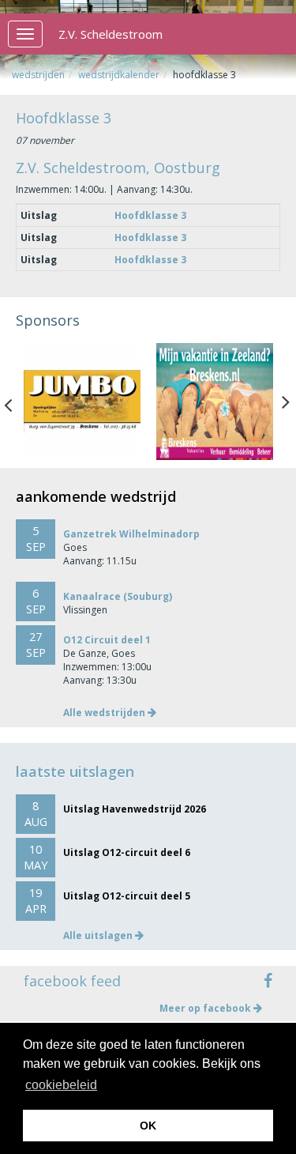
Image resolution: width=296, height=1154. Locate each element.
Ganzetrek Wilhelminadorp (131, 534)
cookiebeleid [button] (61, 1085)
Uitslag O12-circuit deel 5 (126, 896)
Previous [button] (16, 401)
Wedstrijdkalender (118, 74)
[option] (82, 401)
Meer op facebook (206, 1008)
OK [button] (148, 1125)
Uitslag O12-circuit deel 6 (126, 852)
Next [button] (286, 401)
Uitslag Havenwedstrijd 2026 (134, 809)
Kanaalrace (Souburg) (117, 596)
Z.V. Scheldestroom (110, 34)
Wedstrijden (38, 74)
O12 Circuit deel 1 (107, 640)
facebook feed (72, 980)
